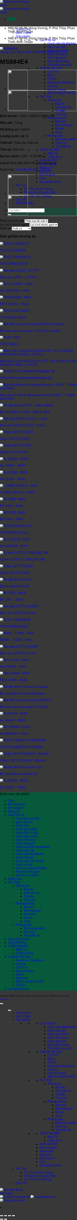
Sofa (58, 132)
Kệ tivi (59, 128)
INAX (51, 75)
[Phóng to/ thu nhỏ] (1, 1215)
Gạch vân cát (25, 850)
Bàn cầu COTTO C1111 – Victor (22, 425)
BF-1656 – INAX (11, 519)
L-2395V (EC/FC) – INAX (17, 492)
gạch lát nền (24, 822)
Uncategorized (18, 988)
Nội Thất (45, 96)
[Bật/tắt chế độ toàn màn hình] (5, 1215)
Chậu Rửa (54, 157)
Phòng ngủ (55, 135)
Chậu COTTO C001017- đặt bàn (23, 760)
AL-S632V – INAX (12, 787)
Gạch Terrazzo (57, 54)
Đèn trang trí (16, 804)
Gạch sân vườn (27, 836)
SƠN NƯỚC (48, 160)
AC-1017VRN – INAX (15, 290)
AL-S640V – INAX (12, 720)
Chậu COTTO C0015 (15, 439)
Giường (60, 142)
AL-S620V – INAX (12, 465)
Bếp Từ (52, 153)
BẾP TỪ (22, 949)
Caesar (52, 86)
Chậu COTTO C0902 (15, 573)
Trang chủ (7, 52)
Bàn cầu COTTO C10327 (18, 653)
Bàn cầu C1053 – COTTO (18, 277)
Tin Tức (21, 1169)
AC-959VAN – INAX (14, 733)
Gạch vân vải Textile (30, 861)
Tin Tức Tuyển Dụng (38, 189)
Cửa (42, 178)
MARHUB (4, 999)
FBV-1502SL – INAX (14, 304)
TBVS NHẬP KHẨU (61, 93)
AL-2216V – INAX (12, 479)
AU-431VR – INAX (13, 666)
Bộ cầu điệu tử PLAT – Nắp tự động (25, 412)
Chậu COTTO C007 (14, 452)
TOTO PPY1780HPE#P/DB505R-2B (26, 378)
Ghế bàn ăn (63, 107)
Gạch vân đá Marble (61, 43)
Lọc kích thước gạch (14, 224)
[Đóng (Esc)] (13, 1215)
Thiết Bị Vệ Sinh (50, 68)
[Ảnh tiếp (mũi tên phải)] (5, 1219)
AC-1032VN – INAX (14, 546)
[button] (12, 19)
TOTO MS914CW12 (14, 532)
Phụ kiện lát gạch (59, 64)
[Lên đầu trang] (1, 1003)
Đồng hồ (14, 811)
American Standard (60, 82)
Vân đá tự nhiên (27, 875)
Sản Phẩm (23, 52)
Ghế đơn (30, 914)
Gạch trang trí (56, 57)
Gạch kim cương (27, 818)
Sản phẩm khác (50, 181)
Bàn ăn (60, 103)
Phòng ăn (54, 100)
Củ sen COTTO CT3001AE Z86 (22, 559)
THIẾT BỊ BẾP (49, 150)
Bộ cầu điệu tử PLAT (14, 586)
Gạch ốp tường (58, 61)
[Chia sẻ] (9, 1215)
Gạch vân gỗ (56, 47)
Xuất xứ (5, 228)
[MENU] (9, 1010)
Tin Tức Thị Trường (37, 196)
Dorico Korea (56, 89)
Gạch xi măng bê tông (31, 868)
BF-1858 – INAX (11, 506)
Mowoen (22, 978)
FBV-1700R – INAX (13, 680)
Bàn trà (60, 121)
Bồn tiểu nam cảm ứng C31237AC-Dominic (30, 330)
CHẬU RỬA (24, 953)
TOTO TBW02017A (14, 263)
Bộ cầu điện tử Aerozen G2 (19, 774)
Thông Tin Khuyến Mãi (39, 192)
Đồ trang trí (47, 174)
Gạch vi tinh (24, 864)
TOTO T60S (8, 344)
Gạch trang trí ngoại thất (32, 846)
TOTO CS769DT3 (12, 250)
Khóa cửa (46, 167)
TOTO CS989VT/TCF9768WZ (21, 747)
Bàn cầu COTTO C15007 (18, 613)
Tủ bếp (60, 111)
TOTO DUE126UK (13, 317)
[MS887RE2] (18, 109)
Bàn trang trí (63, 125)
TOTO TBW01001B (14, 626)
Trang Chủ (23, 1012)
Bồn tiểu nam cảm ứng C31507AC (24, 707)
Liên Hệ (21, 1183)
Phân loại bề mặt (12, 221)
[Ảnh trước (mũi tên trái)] (1, 1219)
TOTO (51, 79)
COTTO (52, 72)
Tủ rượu (61, 114)
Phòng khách (56, 118)
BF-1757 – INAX (11, 599)
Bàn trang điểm (66, 139)
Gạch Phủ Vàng (27, 832)
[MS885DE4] (18, 89)
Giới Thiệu (23, 1016)
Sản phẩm (23, 36)
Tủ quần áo (63, 146)
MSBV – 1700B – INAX (16, 640)
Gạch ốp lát (16, 815)
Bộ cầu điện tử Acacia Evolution (22, 693)
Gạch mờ (22, 825)
